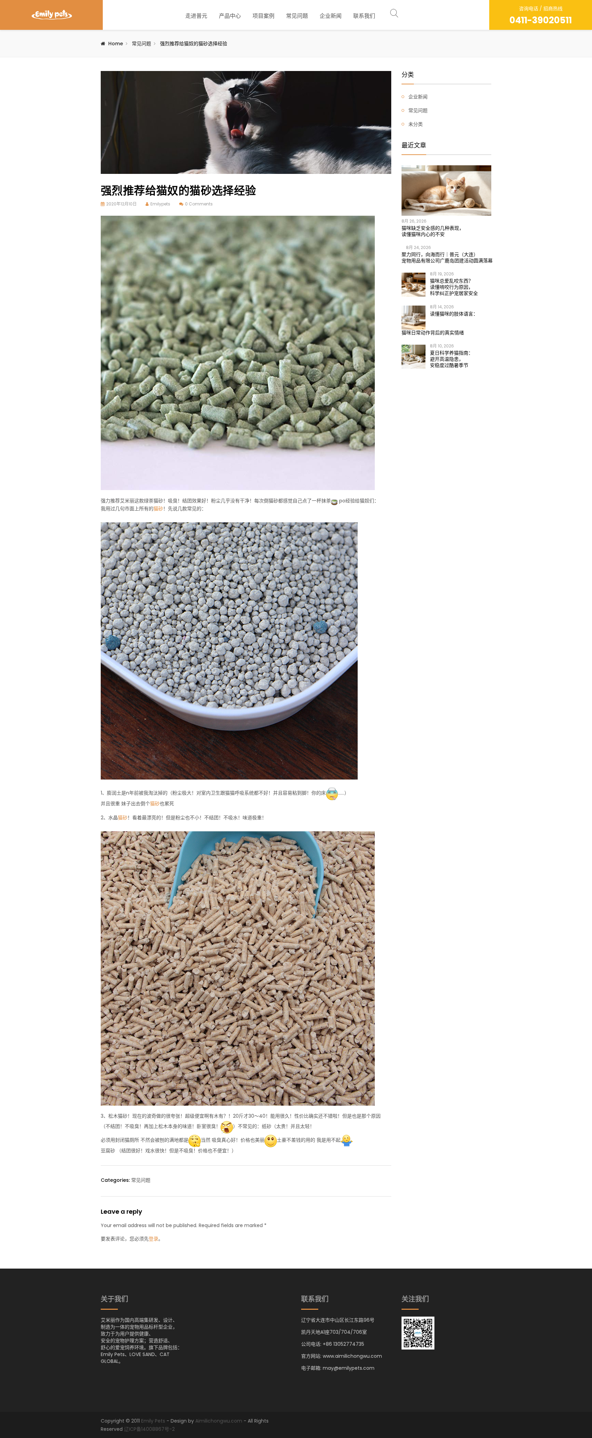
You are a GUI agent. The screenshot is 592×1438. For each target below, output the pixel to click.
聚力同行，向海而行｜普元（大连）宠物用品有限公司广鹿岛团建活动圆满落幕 (447, 257)
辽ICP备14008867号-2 (149, 1429)
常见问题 (297, 16)
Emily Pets (153, 1420)
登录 (153, 1238)
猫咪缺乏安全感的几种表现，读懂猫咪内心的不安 (433, 231)
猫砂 (158, 508)
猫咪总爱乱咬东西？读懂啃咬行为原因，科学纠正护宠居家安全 (454, 287)
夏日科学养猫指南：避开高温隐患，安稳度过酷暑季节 (451, 359)
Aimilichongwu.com (218, 1420)
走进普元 (196, 16)
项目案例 (263, 16)
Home (115, 43)
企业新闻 (331, 16)
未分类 (415, 124)
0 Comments (199, 204)
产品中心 (230, 16)
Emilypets (160, 204)
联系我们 (364, 16)
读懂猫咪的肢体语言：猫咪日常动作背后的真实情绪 (440, 323)
